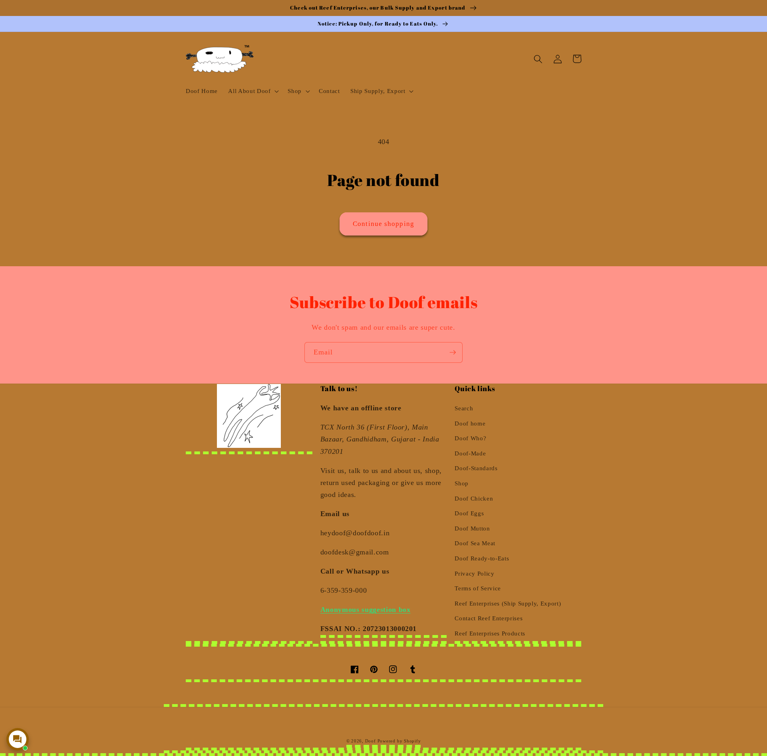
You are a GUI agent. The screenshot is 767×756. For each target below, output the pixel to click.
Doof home (470, 423)
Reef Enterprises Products (490, 633)
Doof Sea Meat (475, 543)
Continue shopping (383, 224)
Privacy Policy (474, 573)
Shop (462, 483)
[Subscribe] (452, 352)
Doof (370, 740)
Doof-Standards (476, 468)
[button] (252, 91)
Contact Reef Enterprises (489, 618)
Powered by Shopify (399, 740)
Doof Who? (470, 438)
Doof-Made (470, 453)
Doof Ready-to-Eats (482, 558)
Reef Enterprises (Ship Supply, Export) (508, 603)
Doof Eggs (469, 513)
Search (464, 408)
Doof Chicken (474, 498)
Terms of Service (478, 588)
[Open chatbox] (17, 739)
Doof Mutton (472, 528)
